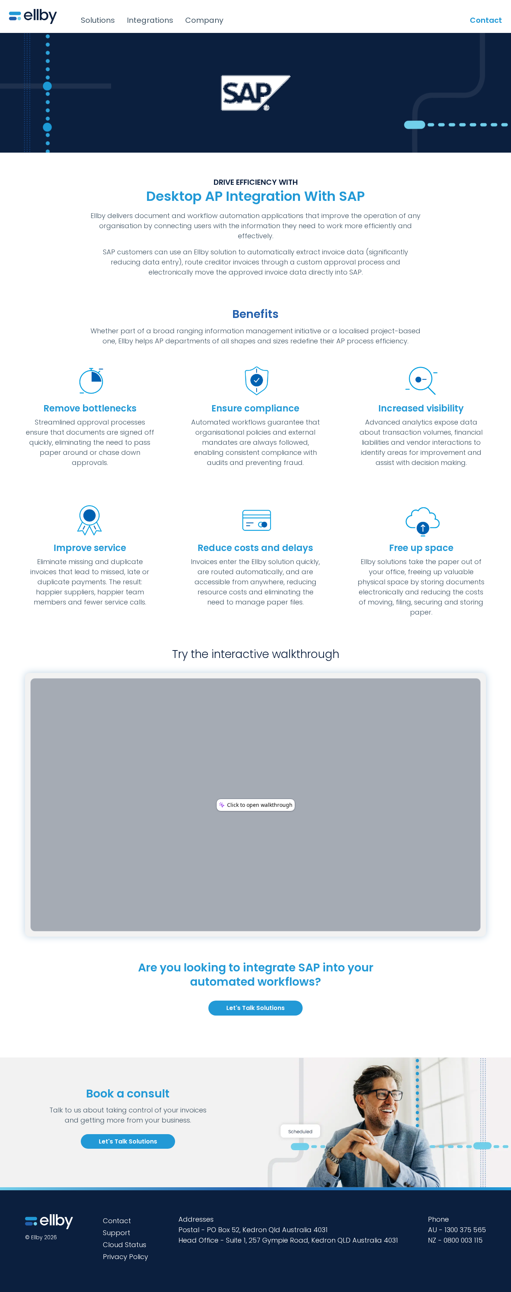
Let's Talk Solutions (255, 1008)
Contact (486, 20)
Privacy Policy (125, 1256)
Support (116, 1232)
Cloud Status (124, 1244)
